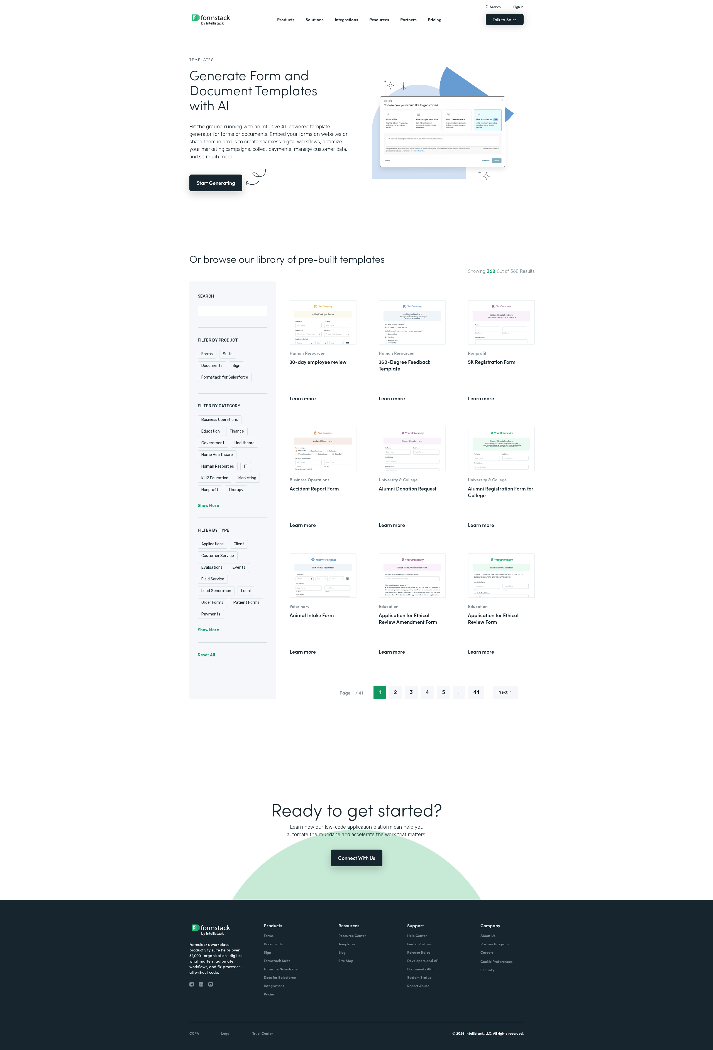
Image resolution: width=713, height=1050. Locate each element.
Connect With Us (356, 857)
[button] (285, 19)
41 (476, 692)
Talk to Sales (505, 19)
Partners (408, 19)
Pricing (434, 19)
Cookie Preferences (496, 961)
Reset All (206, 655)
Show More (208, 505)
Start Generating (216, 182)
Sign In (518, 6)
